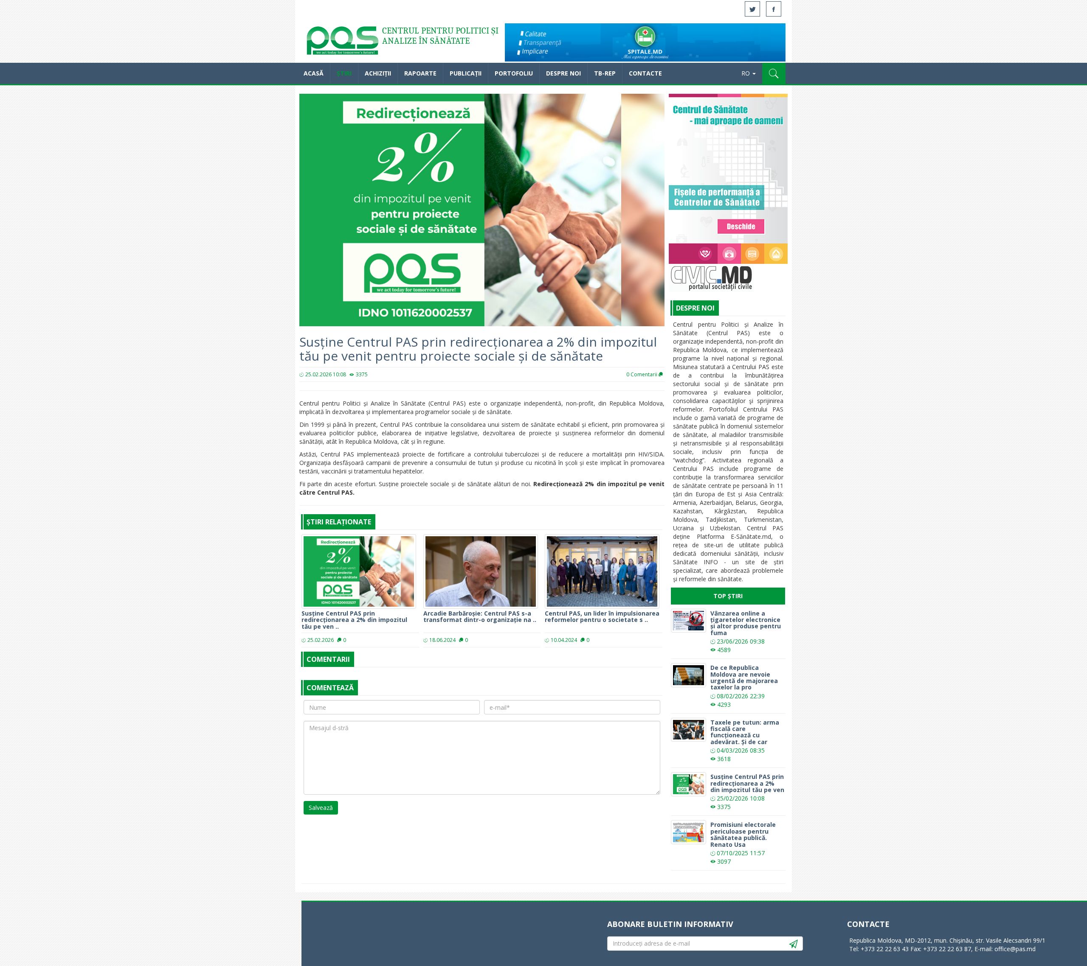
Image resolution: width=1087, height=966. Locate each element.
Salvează (321, 808)
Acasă (341, 42)
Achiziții (378, 73)
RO (746, 73)
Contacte (645, 73)
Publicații (466, 73)
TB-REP (605, 73)
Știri (344, 73)
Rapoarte (420, 73)
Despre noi (563, 73)
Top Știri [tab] (728, 596)
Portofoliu (514, 73)
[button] (774, 73)
